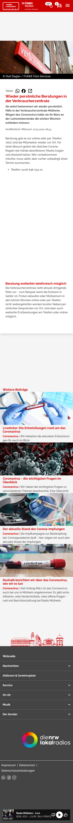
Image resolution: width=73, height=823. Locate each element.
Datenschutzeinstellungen (18, 770)
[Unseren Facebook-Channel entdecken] (9, 777)
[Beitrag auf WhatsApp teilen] (17, 91)
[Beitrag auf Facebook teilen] (24, 91)
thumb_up (65, 815)
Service (8, 685)
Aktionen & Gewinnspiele (19, 675)
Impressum (8, 765)
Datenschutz (27, 765)
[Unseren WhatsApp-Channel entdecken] (3, 777)
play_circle (59, 815)
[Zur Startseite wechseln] (11, 6)
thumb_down (53, 815)
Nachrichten (11, 666)
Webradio (9, 656)
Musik (6, 704)
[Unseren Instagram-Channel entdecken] (14, 777)
